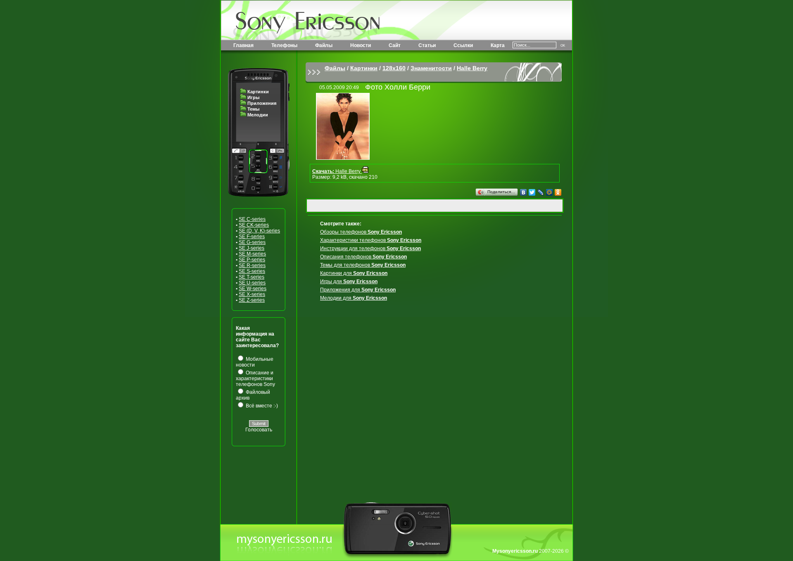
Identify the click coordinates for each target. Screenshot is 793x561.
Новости (360, 45)
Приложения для (358, 290)
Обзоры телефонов (361, 232)
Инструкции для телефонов (370, 248)
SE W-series (252, 288)
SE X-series (252, 294)
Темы (253, 109)
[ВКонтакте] (523, 192)
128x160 (394, 68)
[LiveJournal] (541, 192)
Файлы (323, 45)
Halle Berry (472, 68)
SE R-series (252, 265)
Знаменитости (431, 68)
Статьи (427, 45)
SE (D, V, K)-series (259, 231)
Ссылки (463, 45)
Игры (253, 97)
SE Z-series (252, 300)
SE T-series (251, 277)
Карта (498, 45)
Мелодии (257, 114)
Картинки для (353, 273)
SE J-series (251, 248)
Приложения (261, 103)
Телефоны (284, 45)
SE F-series (252, 236)
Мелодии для (353, 298)
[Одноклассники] (558, 192)
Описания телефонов (363, 257)
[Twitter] (532, 192)
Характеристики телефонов (370, 240)
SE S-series (252, 271)
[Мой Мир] (549, 192)
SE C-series (252, 219)
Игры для (349, 281)
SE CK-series (254, 225)
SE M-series (252, 254)
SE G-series (252, 242)
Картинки (258, 91)
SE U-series (252, 283)
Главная (243, 45)
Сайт (395, 45)
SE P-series (252, 260)
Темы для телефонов (363, 265)
